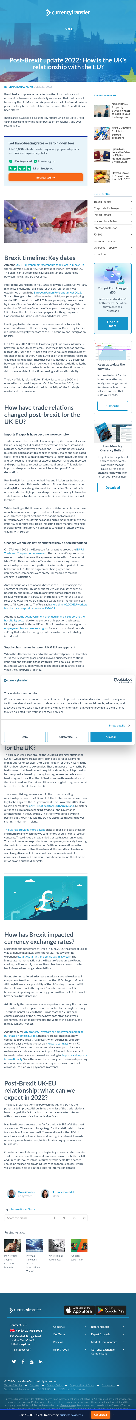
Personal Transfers (105, 241)
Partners (34, 1385)
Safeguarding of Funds (82, 1385)
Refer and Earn (100, 1326)
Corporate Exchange (106, 208)
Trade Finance (102, 201)
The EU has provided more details (25, 829)
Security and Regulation (17, 1389)
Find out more (112, 324)
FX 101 (98, 234)
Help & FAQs (61, 1349)
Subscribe (113, 406)
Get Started (43, 177)
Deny (25, 736)
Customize (66, 736)
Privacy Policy (55, 1385)
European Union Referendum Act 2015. (58, 292)
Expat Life (100, 254)
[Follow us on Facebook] (22, 1361)
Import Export (102, 214)
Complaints (108, 1385)
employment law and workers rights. (26, 628)
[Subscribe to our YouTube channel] (31, 1361)
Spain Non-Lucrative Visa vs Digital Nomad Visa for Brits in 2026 (121, 155)
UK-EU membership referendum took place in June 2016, (50, 264)
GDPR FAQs (44, 1389)
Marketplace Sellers (106, 221)
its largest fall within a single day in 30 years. (45, 956)
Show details (117, 725)
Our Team (59, 1334)
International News (19, 86)
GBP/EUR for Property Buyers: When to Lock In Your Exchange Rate (121, 111)
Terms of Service (13, 1385)
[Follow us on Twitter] (14, 1361)
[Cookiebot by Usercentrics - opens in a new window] (116, 680)
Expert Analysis (100, 1334)
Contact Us (17, 1324)
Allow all (111, 736)
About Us (59, 1326)
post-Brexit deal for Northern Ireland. (52, 805)
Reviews (58, 1342)
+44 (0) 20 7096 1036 (29, 1330)
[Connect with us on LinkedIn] (40, 1361)
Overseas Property (105, 247)
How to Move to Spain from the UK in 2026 (121, 176)
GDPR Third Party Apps (72, 1389)
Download (113, 487)
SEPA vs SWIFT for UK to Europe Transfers (121, 133)
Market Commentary (104, 1342)
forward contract (58, 1043)
